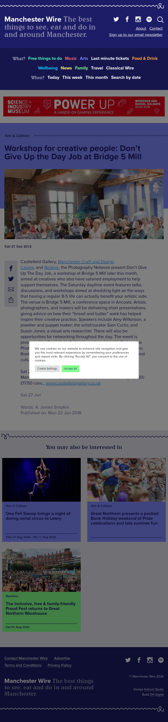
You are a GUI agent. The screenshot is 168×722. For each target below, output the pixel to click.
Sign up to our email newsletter (136, 34)
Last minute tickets (110, 58)
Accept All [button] (70, 368)
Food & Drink (145, 58)
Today (53, 77)
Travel (97, 68)
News (66, 68)
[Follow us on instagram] (138, 20)
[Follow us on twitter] (116, 20)
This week (72, 77)
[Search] (160, 20)
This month (97, 77)
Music (71, 58)
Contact (156, 28)
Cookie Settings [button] (47, 368)
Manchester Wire (32, 19)
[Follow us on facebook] (127, 20)
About (141, 28)
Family (81, 68)
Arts (84, 58)
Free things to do (45, 58)
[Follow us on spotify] (149, 20)
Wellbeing (48, 68)
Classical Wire (120, 68)
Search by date (126, 77)
